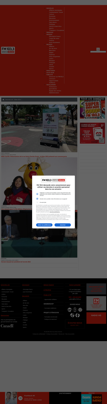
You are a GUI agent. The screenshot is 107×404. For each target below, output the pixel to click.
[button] (53, 202)
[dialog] (53, 202)
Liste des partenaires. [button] (55, 212)
